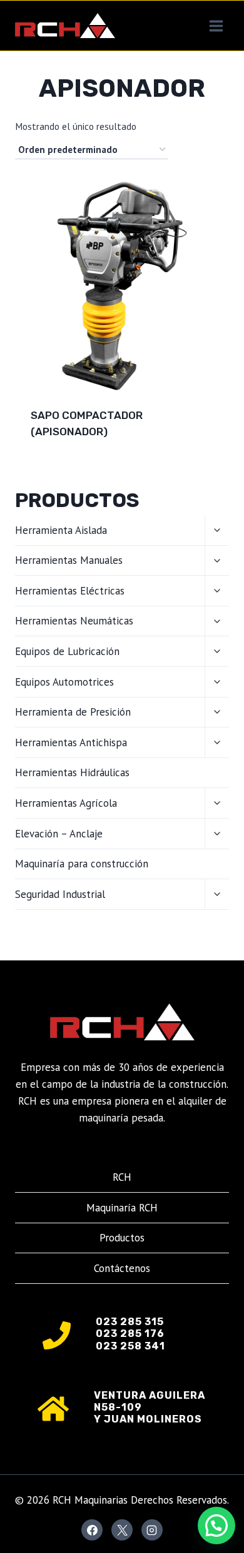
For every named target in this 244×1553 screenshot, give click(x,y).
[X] (122, 1530)
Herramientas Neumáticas (74, 621)
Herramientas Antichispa (71, 742)
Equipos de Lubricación (67, 651)
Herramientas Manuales (69, 560)
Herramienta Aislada (61, 530)
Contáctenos (122, 1268)
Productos (122, 1238)
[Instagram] (152, 1530)
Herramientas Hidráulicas (72, 772)
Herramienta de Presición (73, 712)
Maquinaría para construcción (81, 863)
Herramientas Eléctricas (70, 591)
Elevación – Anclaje (59, 834)
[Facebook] (92, 1530)
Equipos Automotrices (64, 682)
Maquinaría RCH (122, 1208)
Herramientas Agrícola (66, 803)
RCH (122, 1177)
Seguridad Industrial (60, 894)
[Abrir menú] (216, 25)
